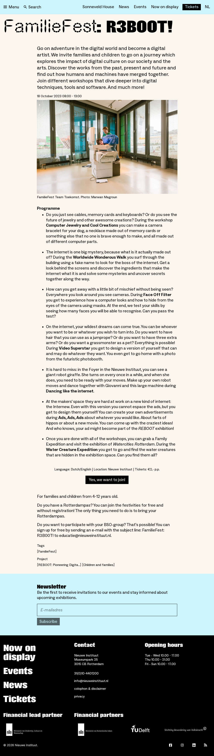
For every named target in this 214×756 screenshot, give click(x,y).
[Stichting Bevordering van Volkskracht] (185, 729)
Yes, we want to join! (107, 480)
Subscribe (48, 621)
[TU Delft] (140, 729)
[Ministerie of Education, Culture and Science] (24, 729)
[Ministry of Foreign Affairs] (95, 729)
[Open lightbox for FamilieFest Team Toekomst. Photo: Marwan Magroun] (107, 147)
